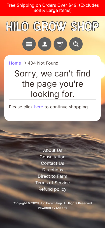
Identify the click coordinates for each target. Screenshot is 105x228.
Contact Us (52, 163)
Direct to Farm (52, 176)
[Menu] (29, 44)
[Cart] (60, 44)
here (38, 106)
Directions (52, 169)
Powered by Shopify (52, 208)
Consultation (52, 156)
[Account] (44, 44)
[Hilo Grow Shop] (52, 26)
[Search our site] (76, 44)
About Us (52, 150)
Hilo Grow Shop (51, 203)
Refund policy (52, 189)
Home (15, 63)
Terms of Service (52, 182)
